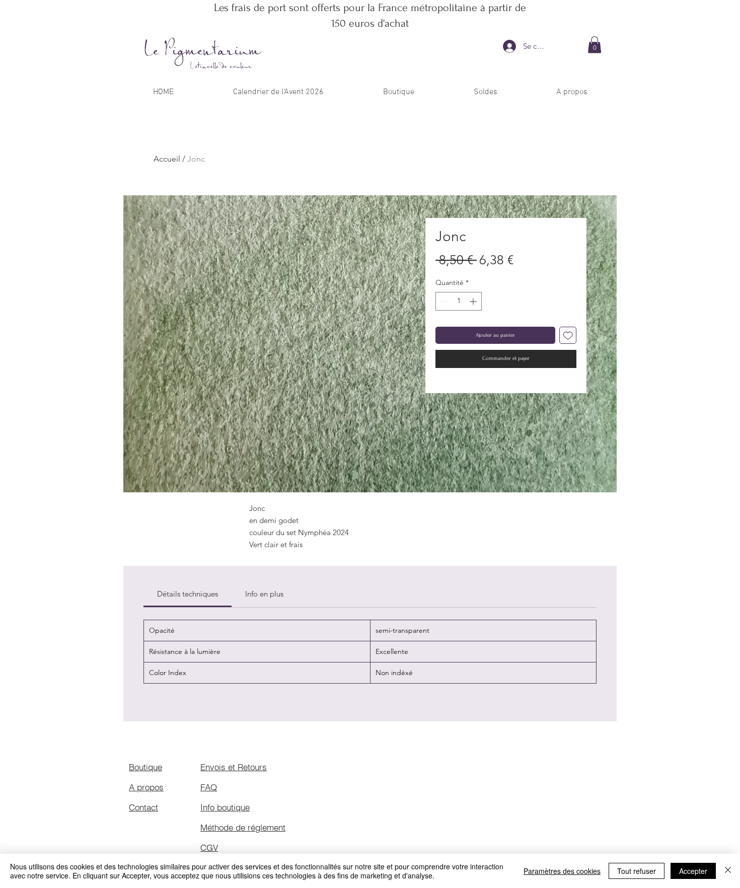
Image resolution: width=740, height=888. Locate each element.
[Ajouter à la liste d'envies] (568, 335)
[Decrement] (443, 301)
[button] (594, 44)
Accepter (693, 871)
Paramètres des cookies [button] (562, 871)
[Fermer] (728, 871)
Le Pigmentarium (203, 51)
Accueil (167, 159)
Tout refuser (636, 871)
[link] (187, 594)
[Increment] (474, 301)
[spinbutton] (459, 301)
